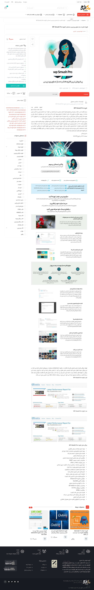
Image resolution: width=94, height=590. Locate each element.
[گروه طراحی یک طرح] (85, 8)
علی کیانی (88, 586)
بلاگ (12, 2)
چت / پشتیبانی (17, 169)
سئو (20, 175)
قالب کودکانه (20, 225)
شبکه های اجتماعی (17, 178)
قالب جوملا (20, 216)
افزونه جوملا (20, 147)
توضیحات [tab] (86, 94)
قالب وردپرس (20, 228)
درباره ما (25, 2)
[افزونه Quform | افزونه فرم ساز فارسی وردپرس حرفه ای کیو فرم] (59, 519)
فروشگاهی (19, 191)
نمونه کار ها (28, 565)
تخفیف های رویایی (19, 203)
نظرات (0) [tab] (55, 94)
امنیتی (19, 163)
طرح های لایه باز (19, 206)
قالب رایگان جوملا (19, 219)
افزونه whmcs (20, 144)
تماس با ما (7, 2)
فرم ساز (19, 188)
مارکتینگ (19, 197)
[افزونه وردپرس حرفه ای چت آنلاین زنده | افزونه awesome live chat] (38, 519)
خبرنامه (19, 172)
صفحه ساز (19, 181)
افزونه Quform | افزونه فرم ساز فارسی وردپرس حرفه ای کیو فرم (59, 532)
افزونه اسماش (19, 117)
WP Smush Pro (73, 445)
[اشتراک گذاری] (32, 44)
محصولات (83, 20)
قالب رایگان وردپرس (18, 222)
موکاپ (22, 231)
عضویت (19, 184)
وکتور (22, 234)
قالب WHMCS (20, 212)
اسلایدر (19, 159)
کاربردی (69, 20)
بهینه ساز (19, 166)
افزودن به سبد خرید (15, 86)
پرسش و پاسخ (18, 2)
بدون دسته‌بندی (19, 200)
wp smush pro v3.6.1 (20, 112)
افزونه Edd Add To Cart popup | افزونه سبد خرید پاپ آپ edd (80, 533)
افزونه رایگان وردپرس (18, 153)
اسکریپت (21, 141)
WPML (78, 490)
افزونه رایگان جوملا (19, 150)
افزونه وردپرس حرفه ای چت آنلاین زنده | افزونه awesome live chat (39, 533)
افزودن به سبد (86, 539)
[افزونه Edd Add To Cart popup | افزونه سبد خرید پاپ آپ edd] (79, 519)
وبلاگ (43, 565)
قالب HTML (20, 209)
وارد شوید (79, 2)
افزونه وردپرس (76, 20)
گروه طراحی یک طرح (78, 582)
